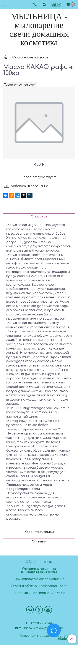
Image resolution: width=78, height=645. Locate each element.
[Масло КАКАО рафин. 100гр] (39, 123)
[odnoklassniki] (39, 609)
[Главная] (6, 57)
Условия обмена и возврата (34, 586)
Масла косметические (30, 57)
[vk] (30, 609)
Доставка (41, 593)
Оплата (58, 593)
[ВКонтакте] (5, 195)
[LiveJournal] (29, 195)
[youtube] (48, 609)
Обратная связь (39, 562)
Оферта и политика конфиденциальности (39, 570)
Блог (63, 586)
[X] (23, 195)
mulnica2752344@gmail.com (41, 628)
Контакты (21, 593)
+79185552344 (41, 623)
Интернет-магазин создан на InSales (43, 637)
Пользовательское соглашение (39, 579)
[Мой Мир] (17, 195)
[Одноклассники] (11, 195)
